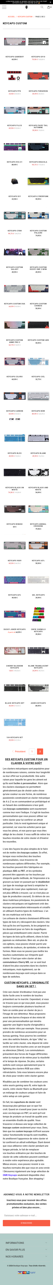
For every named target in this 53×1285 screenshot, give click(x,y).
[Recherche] (43, 7)
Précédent (19, 751)
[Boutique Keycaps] (26, 7)
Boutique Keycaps (20, 1266)
